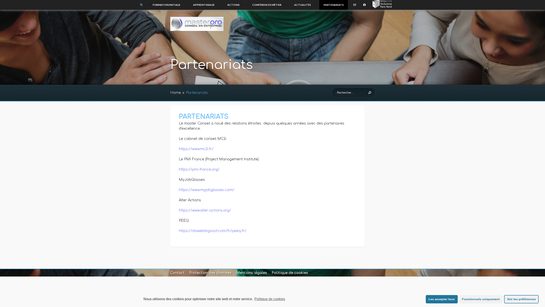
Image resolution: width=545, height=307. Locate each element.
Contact (177, 273)
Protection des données (210, 273)
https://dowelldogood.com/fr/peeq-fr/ (213, 231)
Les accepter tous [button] (442, 299)
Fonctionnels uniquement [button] (481, 299)
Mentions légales (251, 273)
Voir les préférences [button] (521, 299)
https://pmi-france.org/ (199, 169)
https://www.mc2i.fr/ (196, 149)
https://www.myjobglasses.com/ (206, 190)
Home (175, 93)
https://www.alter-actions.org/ (205, 210)
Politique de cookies (269, 299)
